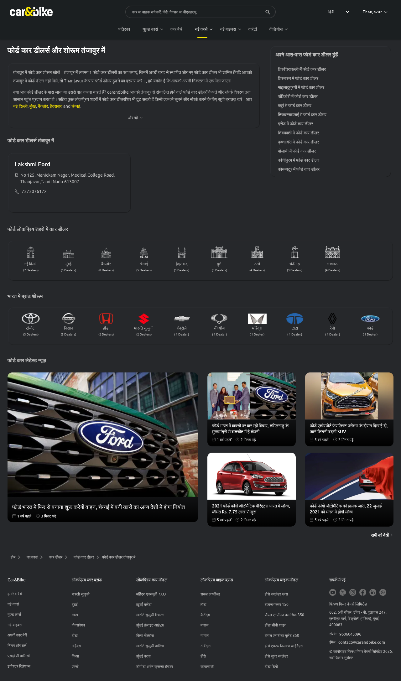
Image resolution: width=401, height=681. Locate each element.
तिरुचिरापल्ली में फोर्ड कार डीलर (302, 69)
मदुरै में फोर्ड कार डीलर (294, 105)
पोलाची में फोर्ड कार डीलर (297, 150)
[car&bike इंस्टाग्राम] (352, 593)
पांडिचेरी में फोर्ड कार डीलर (298, 96)
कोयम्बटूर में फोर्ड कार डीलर (299, 169)
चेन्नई (75, 106)
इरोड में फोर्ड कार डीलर (295, 123)
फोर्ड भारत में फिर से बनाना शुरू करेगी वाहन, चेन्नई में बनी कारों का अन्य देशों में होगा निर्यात (98, 506)
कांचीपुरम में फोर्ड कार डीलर (298, 160)
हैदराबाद (56, 106)
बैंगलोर (43, 106)
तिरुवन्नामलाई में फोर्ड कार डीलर (302, 114)
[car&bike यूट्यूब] (332, 593)
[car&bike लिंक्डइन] (372, 593)
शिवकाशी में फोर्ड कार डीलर (298, 132)
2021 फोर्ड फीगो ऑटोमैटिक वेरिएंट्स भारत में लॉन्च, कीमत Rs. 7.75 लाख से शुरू (251, 508)
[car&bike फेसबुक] (362, 593)
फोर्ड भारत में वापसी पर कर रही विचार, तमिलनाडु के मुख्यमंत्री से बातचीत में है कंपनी (250, 428)
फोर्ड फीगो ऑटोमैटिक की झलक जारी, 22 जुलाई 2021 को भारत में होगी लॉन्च (346, 508)
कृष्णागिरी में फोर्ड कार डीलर (298, 141)
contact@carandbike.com (361, 642)
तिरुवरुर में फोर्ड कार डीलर (298, 78)
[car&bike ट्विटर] (342, 593)
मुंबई (32, 106)
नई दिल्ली (20, 106)
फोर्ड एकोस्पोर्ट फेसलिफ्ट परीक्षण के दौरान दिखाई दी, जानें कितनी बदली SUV (349, 428)
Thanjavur (372, 11)
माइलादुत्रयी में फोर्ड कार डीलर (301, 87)
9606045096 (350, 634)
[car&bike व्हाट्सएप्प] (382, 593)
